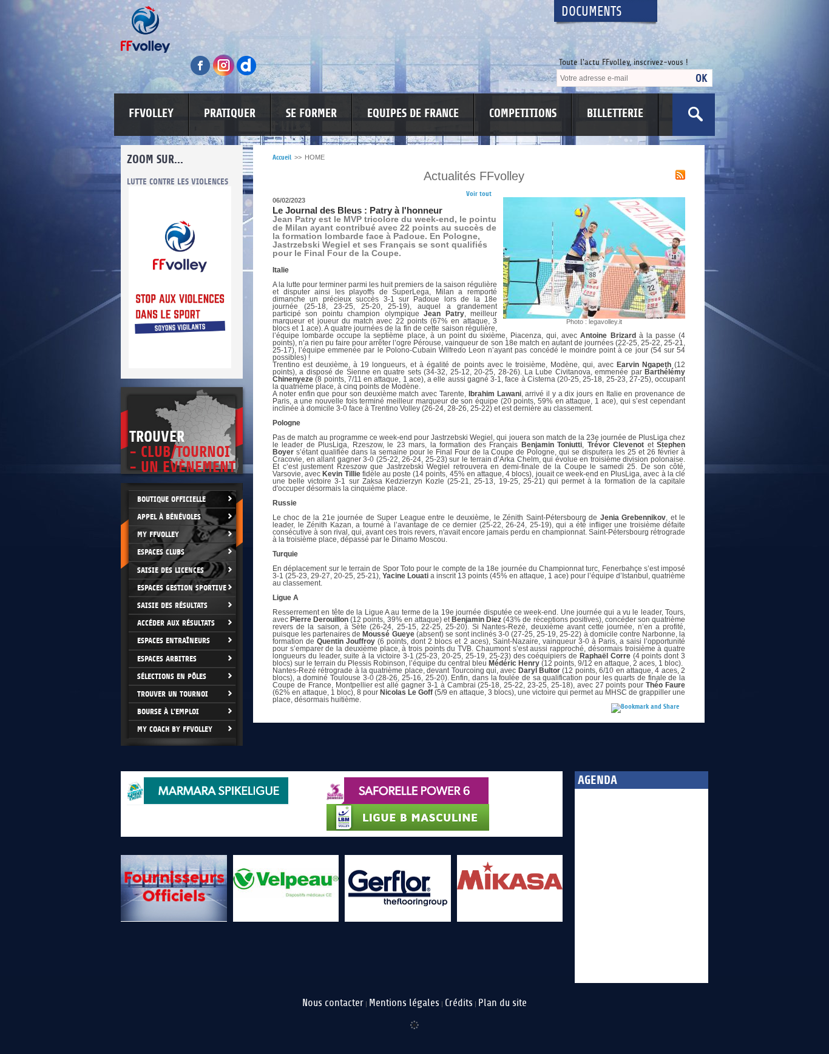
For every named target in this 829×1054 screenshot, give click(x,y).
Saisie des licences (170, 570)
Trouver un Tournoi (172, 693)
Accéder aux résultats (176, 622)
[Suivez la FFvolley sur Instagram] (224, 74)
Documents (591, 11)
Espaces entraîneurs (173, 640)
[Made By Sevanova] (414, 1018)
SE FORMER (311, 113)
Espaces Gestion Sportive (181, 587)
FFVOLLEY (151, 113)
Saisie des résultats (172, 605)
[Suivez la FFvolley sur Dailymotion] (246, 74)
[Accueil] (326, 29)
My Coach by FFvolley (174, 729)
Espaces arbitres (167, 658)
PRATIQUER (229, 113)
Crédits (459, 1003)
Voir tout (479, 194)
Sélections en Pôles (171, 676)
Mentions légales (404, 1003)
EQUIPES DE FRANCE (413, 113)
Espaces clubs (160, 551)
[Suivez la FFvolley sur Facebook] (201, 74)
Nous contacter (333, 1003)
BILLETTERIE (615, 113)
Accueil (281, 157)
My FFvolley (158, 534)
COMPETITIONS (523, 113)
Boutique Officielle (171, 499)
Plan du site (502, 1003)
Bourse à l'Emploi (168, 711)
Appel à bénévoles (169, 516)
